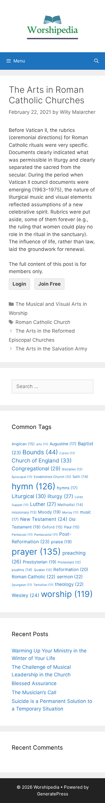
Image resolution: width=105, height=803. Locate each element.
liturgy (60, 496)
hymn (33, 486)
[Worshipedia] (52, 26)
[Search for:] (52, 386)
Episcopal (22, 477)
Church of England (42, 460)
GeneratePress (52, 794)
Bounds (40, 452)
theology (69, 584)
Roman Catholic (33, 576)
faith (80, 476)
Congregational (36, 468)
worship (67, 594)
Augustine (63, 443)
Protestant (69, 562)
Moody (49, 512)
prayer (36, 552)
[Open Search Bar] (96, 61)
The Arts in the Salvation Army (51, 349)
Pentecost (22, 535)
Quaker (43, 570)
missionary (24, 512)
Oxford (52, 527)
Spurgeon (22, 585)
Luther (43, 504)
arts (42, 444)
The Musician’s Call (34, 692)
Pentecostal (46, 535)
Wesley (25, 595)
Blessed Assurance (34, 683)
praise (61, 541)
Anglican (23, 444)
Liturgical (29, 496)
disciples (72, 469)
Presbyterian (39, 562)
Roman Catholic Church (42, 322)
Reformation (70, 569)
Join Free (49, 284)
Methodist (70, 504)
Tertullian (43, 585)
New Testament (43, 519)
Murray (70, 512)
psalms (22, 570)
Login (19, 284)
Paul (72, 527)
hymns (67, 488)
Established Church (52, 477)
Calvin (67, 453)
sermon (70, 576)
